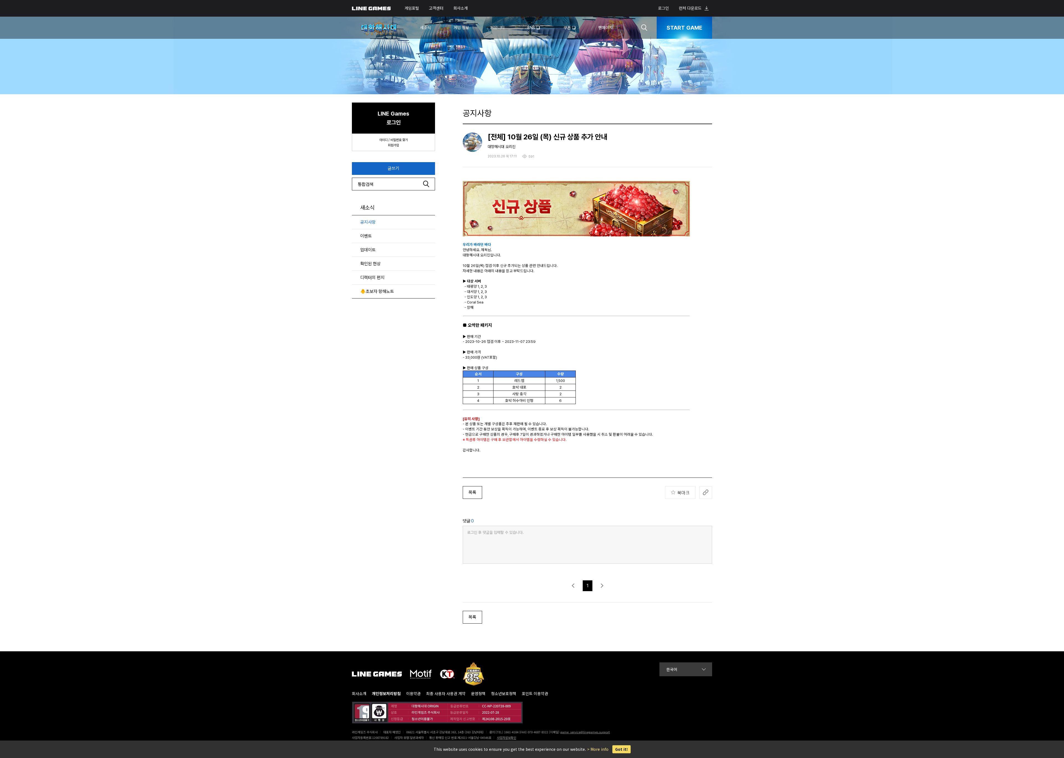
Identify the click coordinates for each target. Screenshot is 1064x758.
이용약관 (413, 693)
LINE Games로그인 (393, 118)
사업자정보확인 (506, 737)
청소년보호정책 (503, 693)
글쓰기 (393, 168)
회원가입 (393, 145)
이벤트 (366, 236)
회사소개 (460, 8)
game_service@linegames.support (585, 732)
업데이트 (368, 249)
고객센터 (436, 8)
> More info (597, 749)
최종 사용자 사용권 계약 (446, 693)
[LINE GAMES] (381, 674)
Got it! (621, 749)
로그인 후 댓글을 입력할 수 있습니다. (495, 532)
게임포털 (412, 8)
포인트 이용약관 (535, 693)
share (705, 492)
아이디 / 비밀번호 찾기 (393, 140)
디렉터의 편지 (372, 277)
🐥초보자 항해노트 (377, 291)
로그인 (663, 8)
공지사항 (368, 222)
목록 (472, 492)
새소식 (367, 207)
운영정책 (478, 693)
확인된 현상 (370, 263)
